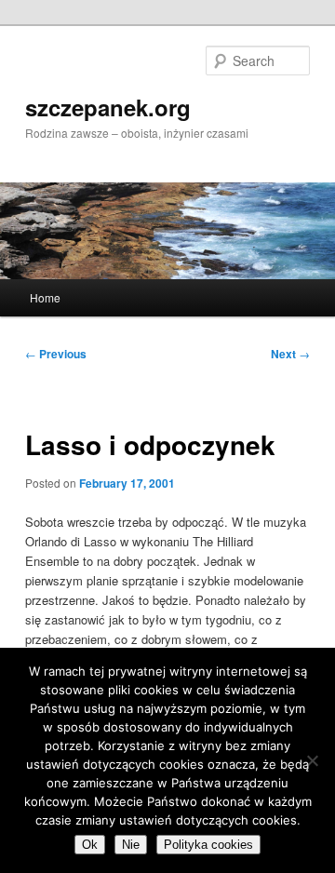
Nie (131, 845)
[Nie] (311, 760)
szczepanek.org (108, 107)
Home (45, 297)
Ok (90, 845)
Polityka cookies (208, 845)
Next (290, 353)
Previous (56, 353)
